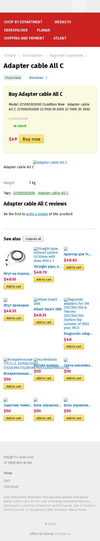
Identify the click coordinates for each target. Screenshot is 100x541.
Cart (7, 481)
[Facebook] (6, 451)
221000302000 (24, 193)
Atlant (59, 38)
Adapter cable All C (53, 193)
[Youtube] (30, 451)
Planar (43, 30)
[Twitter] (14, 451)
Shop (8, 473)
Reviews (36, 78)
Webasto (63, 22)
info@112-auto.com (18, 457)
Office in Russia (41, 534)
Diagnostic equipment (66, 55)
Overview (13, 78)
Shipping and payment (24, 38)
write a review (37, 214)
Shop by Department (23, 22)
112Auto (10, 55)
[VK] (22, 451)
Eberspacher (16, 30)
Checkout (11, 487)
